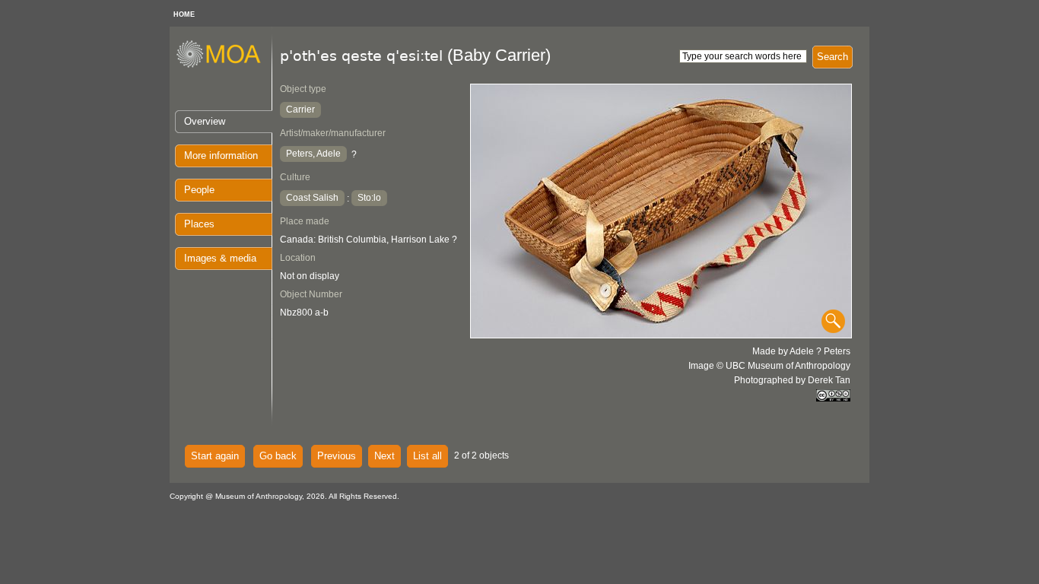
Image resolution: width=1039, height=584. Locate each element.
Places (199, 224)
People (199, 189)
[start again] (224, 65)
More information (221, 155)
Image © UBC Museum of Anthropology (769, 365)
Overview (204, 121)
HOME (184, 14)
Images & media (220, 258)
